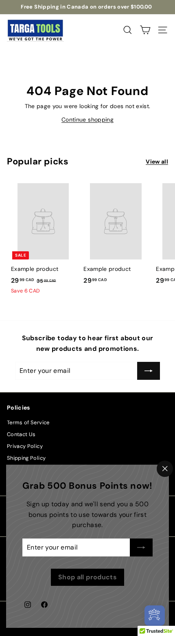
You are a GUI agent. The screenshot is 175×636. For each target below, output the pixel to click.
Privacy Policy (25, 446)
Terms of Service (28, 422)
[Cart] (145, 30)
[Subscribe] (141, 547)
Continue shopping (87, 119)
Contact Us (21, 434)
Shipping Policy (26, 457)
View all (157, 161)
